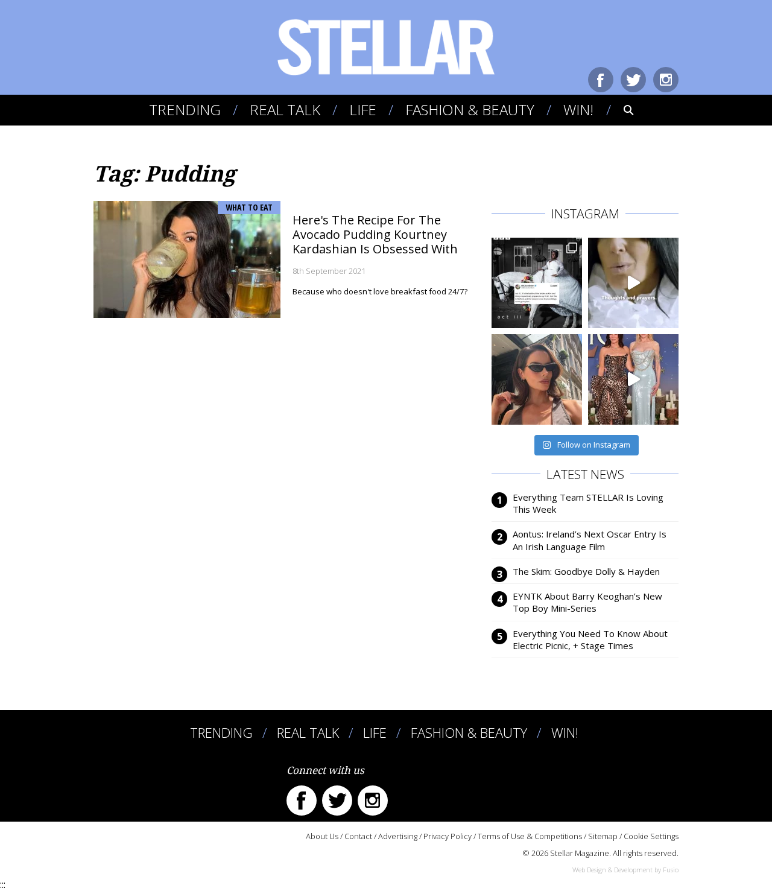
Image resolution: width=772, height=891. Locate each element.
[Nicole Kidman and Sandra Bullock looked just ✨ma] (633, 379)
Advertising (397, 836)
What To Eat (249, 207)
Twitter (633, 79)
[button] (620, 110)
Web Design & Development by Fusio (625, 869)
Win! (578, 109)
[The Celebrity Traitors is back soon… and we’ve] (633, 283)
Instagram (666, 79)
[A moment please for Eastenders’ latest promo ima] (537, 283)
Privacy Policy (447, 836)
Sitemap (603, 836)
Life (362, 109)
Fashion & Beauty (469, 109)
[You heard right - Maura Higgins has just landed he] (537, 379)
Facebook (600, 79)
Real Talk (285, 109)
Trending (185, 109)
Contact (358, 836)
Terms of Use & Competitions (530, 836)
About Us (322, 836)
